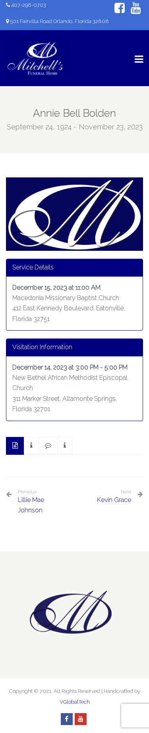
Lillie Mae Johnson (31, 501)
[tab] (15, 446)
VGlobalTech (75, 702)
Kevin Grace (114, 500)
